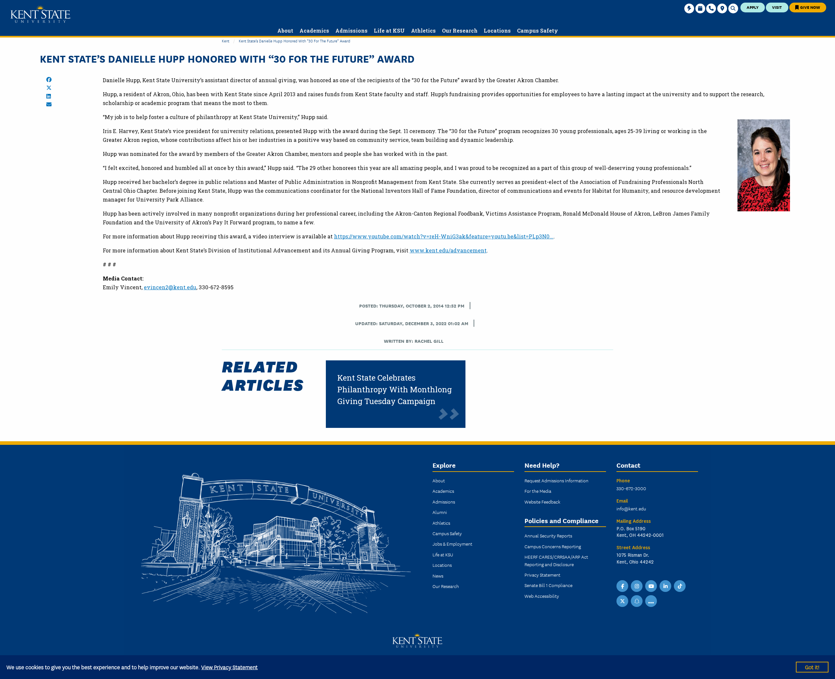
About (439, 480)
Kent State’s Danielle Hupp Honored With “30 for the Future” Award (294, 41)
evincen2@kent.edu (170, 287)
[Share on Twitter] (49, 87)
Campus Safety (447, 533)
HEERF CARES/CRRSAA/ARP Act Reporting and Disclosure (556, 560)
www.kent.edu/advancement (448, 250)
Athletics (441, 522)
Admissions (444, 501)
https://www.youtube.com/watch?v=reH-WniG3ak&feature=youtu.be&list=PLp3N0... (444, 236)
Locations (442, 564)
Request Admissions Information (556, 480)
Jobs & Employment (452, 543)
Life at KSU (443, 554)
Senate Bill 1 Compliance (548, 585)
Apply (753, 7)
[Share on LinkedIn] (48, 96)
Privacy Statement (542, 574)
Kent (225, 41)
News (438, 575)
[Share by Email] (49, 104)
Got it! (812, 667)
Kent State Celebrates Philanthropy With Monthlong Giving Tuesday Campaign (394, 389)
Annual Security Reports (548, 535)
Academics (443, 490)
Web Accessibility (541, 595)
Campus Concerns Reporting (552, 546)
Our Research (446, 586)
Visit (777, 7)
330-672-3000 (631, 488)
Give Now (809, 7)
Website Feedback (542, 501)
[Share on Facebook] (49, 79)
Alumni (440, 512)
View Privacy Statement (229, 667)
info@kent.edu (631, 508)
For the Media (537, 490)
